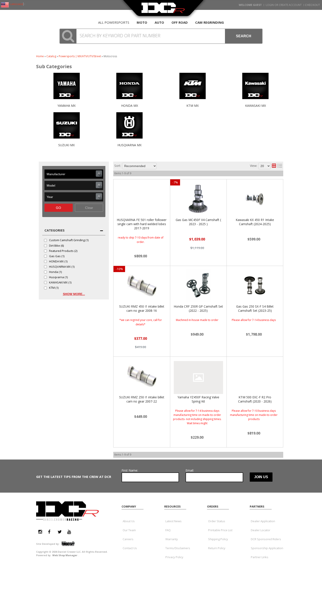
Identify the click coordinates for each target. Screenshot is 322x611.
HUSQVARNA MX (129, 145)
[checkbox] (45, 240)
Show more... (74, 294)
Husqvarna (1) (58, 277)
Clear (89, 208)
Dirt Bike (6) (56, 246)
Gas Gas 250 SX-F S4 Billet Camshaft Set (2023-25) (255, 308)
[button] (161, 36)
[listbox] (73, 174)
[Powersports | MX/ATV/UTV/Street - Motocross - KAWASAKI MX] (255, 101)
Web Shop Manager (64, 555)
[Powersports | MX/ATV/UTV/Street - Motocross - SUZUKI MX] (66, 141)
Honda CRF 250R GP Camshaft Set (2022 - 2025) (198, 308)
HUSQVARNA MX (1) (61, 267)
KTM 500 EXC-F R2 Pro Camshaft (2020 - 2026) (255, 399)
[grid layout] (274, 166)
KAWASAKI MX (255, 105)
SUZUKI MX (66, 145)
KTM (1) (53, 288)
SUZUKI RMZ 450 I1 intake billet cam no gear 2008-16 (141, 308)
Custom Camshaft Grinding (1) (68, 240)
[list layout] (280, 166)
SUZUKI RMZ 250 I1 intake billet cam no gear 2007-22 (141, 399)
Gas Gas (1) (56, 256)
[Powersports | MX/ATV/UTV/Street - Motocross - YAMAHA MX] (66, 101)
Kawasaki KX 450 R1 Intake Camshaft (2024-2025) (255, 222)
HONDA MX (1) (58, 261)
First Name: (130, 470)
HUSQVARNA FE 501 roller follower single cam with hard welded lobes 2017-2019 (141, 224)
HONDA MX (129, 105)
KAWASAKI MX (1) (60, 282)
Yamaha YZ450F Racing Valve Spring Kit (198, 399)
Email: (190, 470)
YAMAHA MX (66, 105)
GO (58, 208)
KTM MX (192, 105)
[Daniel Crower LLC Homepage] (163, 10)
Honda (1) (55, 272)
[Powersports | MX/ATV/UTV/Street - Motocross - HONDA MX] (129, 101)
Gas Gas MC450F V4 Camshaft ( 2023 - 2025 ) (198, 222)
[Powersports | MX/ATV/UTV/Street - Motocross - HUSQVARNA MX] (129, 141)
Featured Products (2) (63, 251)
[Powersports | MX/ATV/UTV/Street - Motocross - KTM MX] (192, 101)
